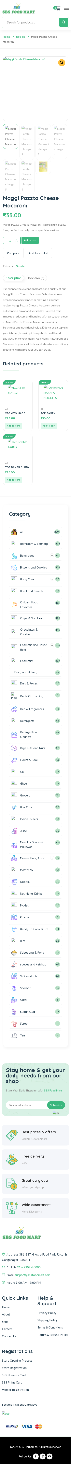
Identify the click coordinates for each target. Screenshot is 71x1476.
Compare (13, 253)
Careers (7, 1329)
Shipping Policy (47, 1320)
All (6, 409)
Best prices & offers (39, 1132)
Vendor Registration (15, 1389)
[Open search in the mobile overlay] (35, 22)
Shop (5, 1321)
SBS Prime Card (12, 1382)
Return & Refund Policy (52, 1334)
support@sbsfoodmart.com (32, 1275)
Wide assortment (36, 1204)
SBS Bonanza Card (14, 1375)
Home (6, 36)
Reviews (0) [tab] (36, 278)
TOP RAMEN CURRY (17, 467)
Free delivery (33, 1156)
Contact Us (9, 1336)
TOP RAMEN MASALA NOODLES (52, 413)
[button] (61, 62)
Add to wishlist (38, 253)
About (6, 1314)
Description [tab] (13, 278)
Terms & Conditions (50, 1327)
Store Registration (14, 1368)
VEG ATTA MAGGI (15, 413)
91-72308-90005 (29, 1267)
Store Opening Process (17, 1360)
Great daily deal (35, 1180)
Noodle (20, 36)
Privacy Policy (46, 1312)
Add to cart (30, 240)
